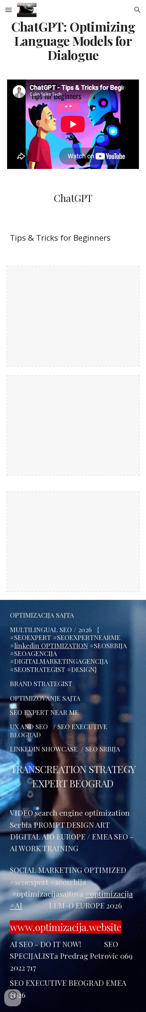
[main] (73, 41)
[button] (8, 10)
